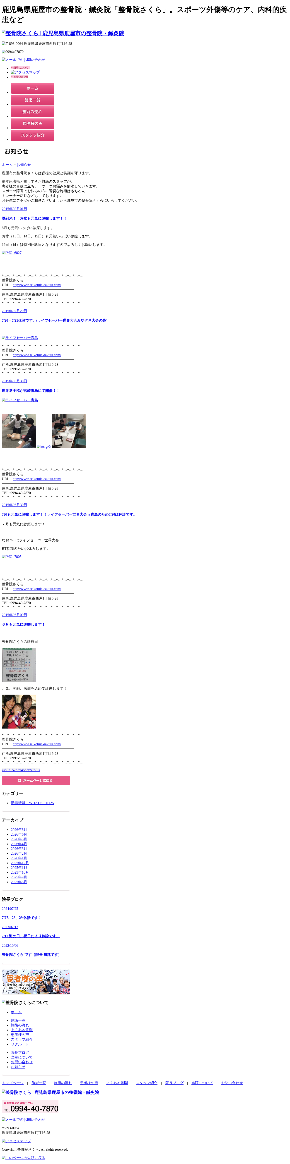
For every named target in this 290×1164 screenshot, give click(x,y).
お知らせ (24, 165)
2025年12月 (20, 863)
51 (10, 770)
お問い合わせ (22, 1062)
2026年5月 (19, 839)
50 (6, 770)
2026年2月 (19, 853)
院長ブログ (20, 1052)
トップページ (13, 1083)
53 (17, 770)
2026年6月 (19, 834)
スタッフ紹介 (22, 1039)
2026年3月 (19, 849)
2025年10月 (20, 872)
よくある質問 (22, 1030)
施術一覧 (18, 1020)
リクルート (20, 1044)
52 (14, 770)
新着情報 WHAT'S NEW (32, 803)
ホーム (7, 165)
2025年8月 (19, 882)
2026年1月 (19, 858)
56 (28, 770)
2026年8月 (19, 830)
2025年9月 (19, 877)
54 (21, 770)
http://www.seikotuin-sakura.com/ (37, 285)
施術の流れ (20, 1025)
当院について (22, 1057)
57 (32, 770)
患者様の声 (20, 1035)
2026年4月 (19, 844)
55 (25, 770)
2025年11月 (20, 868)
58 (35, 770)
